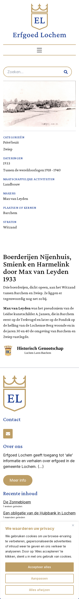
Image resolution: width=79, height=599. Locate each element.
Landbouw (11, 184)
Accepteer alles (39, 567)
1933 (6, 163)
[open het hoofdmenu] (39, 50)
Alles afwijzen (39, 590)
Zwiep (7, 149)
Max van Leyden (15, 198)
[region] (39, 560)
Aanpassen (39, 578)
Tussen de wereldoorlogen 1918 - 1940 (32, 170)
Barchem (10, 213)
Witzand (10, 227)
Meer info (17, 480)
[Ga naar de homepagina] (39, 21)
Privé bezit (11, 142)
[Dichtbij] (74, 525)
